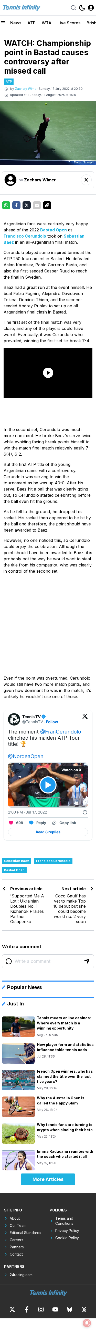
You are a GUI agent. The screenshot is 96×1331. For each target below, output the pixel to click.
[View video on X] (48, 785)
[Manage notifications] (87, 1323)
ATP (31, 22)
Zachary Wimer (26, 89)
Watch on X (71, 770)
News (15, 22)
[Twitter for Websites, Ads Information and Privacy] (85, 812)
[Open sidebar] (3, 23)
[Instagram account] (41, 1309)
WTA (46, 22)
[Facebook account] (27, 1309)
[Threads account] (84, 1309)
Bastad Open (53, 229)
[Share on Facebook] (16, 205)
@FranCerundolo (60, 732)
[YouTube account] (55, 1309)
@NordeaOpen (26, 756)
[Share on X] (27, 205)
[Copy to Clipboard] (47, 205)
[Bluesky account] (70, 1309)
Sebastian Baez (16, 861)
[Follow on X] (86, 179)
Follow (52, 721)
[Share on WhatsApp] (6, 205)
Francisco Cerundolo (25, 236)
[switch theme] (82, 7)
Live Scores (69, 22)
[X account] (12, 1309)
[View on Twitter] (85, 719)
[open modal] (91, 8)
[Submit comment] (87, 961)
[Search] (73, 8)
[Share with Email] (37, 205)
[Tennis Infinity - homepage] (21, 8)
